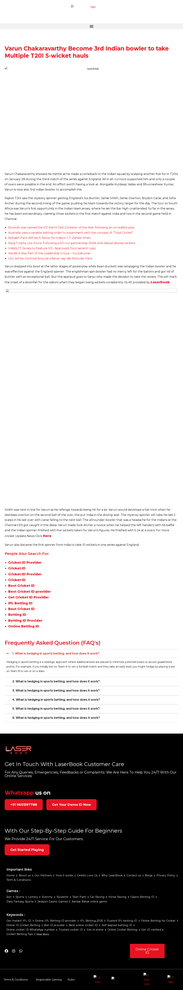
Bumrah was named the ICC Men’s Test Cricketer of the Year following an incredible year (71, 227)
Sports (20, 897)
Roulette (62, 897)
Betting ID (17, 615)
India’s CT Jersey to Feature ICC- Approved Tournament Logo (52, 248)
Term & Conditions (18, 879)
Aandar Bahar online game (89, 901)
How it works (64, 875)
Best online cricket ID (83, 925)
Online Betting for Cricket (158, 920)
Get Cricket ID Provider (28, 597)
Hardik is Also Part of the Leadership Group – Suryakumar (49, 253)
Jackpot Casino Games (53, 901)
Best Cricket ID (21, 586)
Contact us (134, 875)
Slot (9, 897)
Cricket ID (17, 568)
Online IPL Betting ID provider (55, 920)
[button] (91, 26)
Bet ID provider (54, 925)
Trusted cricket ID (71, 929)
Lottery (33, 897)
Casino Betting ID (142, 897)
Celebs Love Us (87, 875)
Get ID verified (151, 929)
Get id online (95, 929)
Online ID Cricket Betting (23, 925)
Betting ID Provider (25, 621)
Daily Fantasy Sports (20, 901)
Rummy (47, 897)
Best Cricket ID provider (29, 592)
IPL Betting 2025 (91, 920)
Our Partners (43, 875)
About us (25, 875)
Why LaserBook (112, 875)
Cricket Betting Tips (19, 934)
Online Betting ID (23, 626)
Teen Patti (79, 897)
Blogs (149, 875)
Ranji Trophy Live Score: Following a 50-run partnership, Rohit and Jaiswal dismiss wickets (71, 243)
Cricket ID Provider (25, 563)
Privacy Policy (166, 875)
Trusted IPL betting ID (122, 920)
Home (10, 875)
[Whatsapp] (21, 951)
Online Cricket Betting (122, 929)
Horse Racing (117, 897)
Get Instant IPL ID (18, 920)
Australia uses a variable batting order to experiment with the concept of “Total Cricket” (70, 232)
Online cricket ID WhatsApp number (30, 929)
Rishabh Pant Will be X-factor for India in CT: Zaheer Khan (49, 238)
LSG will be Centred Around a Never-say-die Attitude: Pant (50, 258)
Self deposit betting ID (117, 925)
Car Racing (97, 897)
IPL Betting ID (20, 603)
